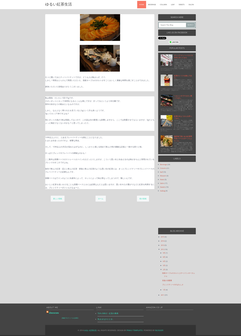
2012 (163, 249)
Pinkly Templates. (135, 330)
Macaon (163, 176)
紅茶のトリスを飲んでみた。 (183, 76)
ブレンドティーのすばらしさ (172, 284)
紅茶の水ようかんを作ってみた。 (183, 117)
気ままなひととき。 (106, 319)
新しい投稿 (57, 198)
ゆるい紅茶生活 (58, 4)
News (162, 179)
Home (141, 4)
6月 (164, 261)
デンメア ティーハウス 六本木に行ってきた (183, 56)
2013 (163, 245)
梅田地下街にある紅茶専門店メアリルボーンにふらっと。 (183, 138)
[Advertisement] (174, 210)
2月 (164, 269)
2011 (163, 295)
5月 (164, 265)
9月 (164, 253)
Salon (191, 4)
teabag (162, 191)
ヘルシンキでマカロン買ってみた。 (183, 97)
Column (163, 4)
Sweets (182, 4)
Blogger (159, 330)
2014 (163, 241)
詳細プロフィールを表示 (70, 318)
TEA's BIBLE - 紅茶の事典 (108, 313)
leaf (173, 4)
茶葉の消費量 (167, 280)
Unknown (54, 312)
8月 (164, 257)
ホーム (100, 198)
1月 (164, 290)
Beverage (152, 4)
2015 (163, 237)
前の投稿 (142, 198)
